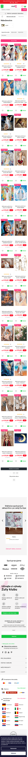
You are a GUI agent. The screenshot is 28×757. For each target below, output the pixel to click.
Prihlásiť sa (13, 634)
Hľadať (23, 9)
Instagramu (9, 572)
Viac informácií (20, 686)
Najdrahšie (20, 32)
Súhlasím (13, 753)
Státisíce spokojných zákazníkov (14, 13)
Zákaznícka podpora (10, 645)
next (24, 514)
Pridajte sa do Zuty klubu (9, 610)
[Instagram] (5, 651)
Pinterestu (14, 574)
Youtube (20, 572)
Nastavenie (13, 748)
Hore (13, 471)
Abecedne (3, 35)
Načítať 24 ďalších (13, 460)
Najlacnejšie (14, 32)
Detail (10, 75)
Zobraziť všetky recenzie (13, 542)
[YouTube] (8, 651)
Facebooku (14, 569)
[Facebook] (3, 651)
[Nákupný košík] (24, 6)
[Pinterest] (11, 651)
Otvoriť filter (13, 40)
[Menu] (2, 6)
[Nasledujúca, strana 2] (13, 464)
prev (3, 514)
